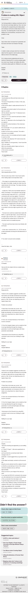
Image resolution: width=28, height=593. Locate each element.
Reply (19, 80)
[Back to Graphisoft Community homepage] (8, 2)
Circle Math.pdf (7, 155)
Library (14, 76)
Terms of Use (17, 588)
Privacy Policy (10, 588)
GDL (10, 76)
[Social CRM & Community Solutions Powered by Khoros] (4, 581)
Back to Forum (7, 512)
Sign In (25, 2)
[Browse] (2, 2)
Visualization (6, 540)
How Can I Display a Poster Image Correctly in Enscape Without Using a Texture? (13, 544)
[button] (2, 80)
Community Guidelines (13, 589)
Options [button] (26, 8)
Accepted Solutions (9, 520)
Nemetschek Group (21, 591)
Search (17, 2)
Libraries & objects (7, 552)
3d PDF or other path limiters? (11, 538)
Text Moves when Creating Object (12, 550)
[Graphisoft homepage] (21, 578)
